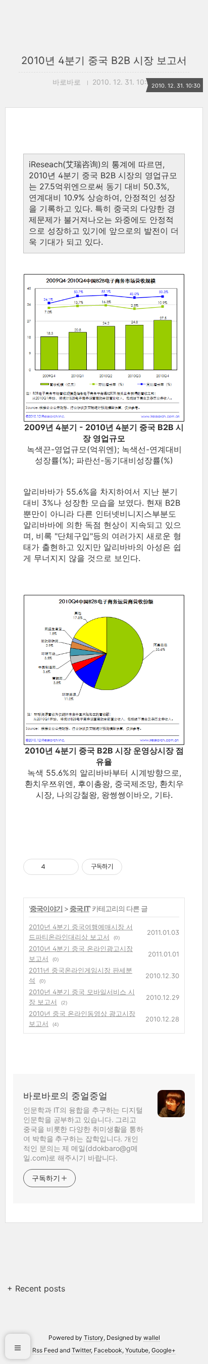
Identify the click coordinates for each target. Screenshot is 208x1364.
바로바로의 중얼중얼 (65, 1095)
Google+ (163, 1350)
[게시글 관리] (67, 866)
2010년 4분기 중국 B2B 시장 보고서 (104, 60)
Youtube (136, 1350)
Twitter (81, 1350)
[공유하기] (54, 866)
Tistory (93, 1337)
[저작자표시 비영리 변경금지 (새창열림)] (135, 867)
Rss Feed (45, 1350)
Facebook (108, 1350)
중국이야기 (46, 908)
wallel (151, 1337)
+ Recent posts (36, 1288)
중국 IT (79, 908)
